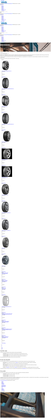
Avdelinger (3, 8)
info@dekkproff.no (5, 380)
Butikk (2, 381)
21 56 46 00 (1, 380)
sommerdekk (7, 367)
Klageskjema (3, 390)
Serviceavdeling (2, 0)
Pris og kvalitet (5, 49)
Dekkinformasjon (3, 385)
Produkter (3, 6)
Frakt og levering (3, 386)
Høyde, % (1, 46)
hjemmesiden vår (24, 368)
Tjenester (3, 7)
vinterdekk (16, 367)
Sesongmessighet (2, 47)
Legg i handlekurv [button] (4, 76)
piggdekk (17, 362)
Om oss (2, 40)
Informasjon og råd (4, 9)
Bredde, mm (1, 45)
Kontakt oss (3, 10)
